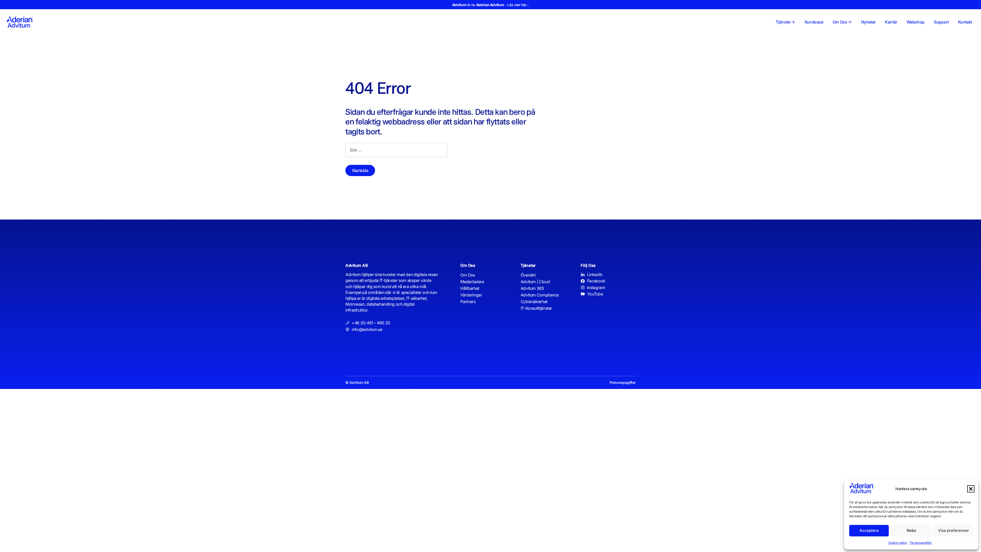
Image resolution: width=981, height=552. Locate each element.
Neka (911, 530)
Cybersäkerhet (534, 301)
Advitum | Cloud (535, 281)
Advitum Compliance (540, 294)
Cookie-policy (897, 543)
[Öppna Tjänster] (793, 22)
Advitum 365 (532, 288)
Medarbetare (472, 281)
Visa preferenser (953, 530)
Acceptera (869, 530)
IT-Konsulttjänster (536, 308)
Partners (467, 301)
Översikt (528, 275)
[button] (970, 488)
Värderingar (471, 294)
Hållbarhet (469, 288)
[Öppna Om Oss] (850, 22)
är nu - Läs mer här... (490, 5)
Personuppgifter (921, 543)
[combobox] (396, 150)
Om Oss (467, 275)
